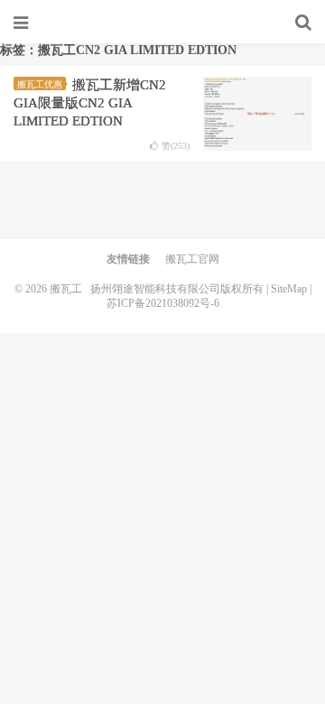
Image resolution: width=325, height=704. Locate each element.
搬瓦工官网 (192, 259)
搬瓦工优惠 (39, 84)
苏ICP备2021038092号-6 (163, 303)
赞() (176, 146)
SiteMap (289, 289)
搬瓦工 (162, 23)
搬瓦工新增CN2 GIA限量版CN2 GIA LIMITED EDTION (90, 103)
